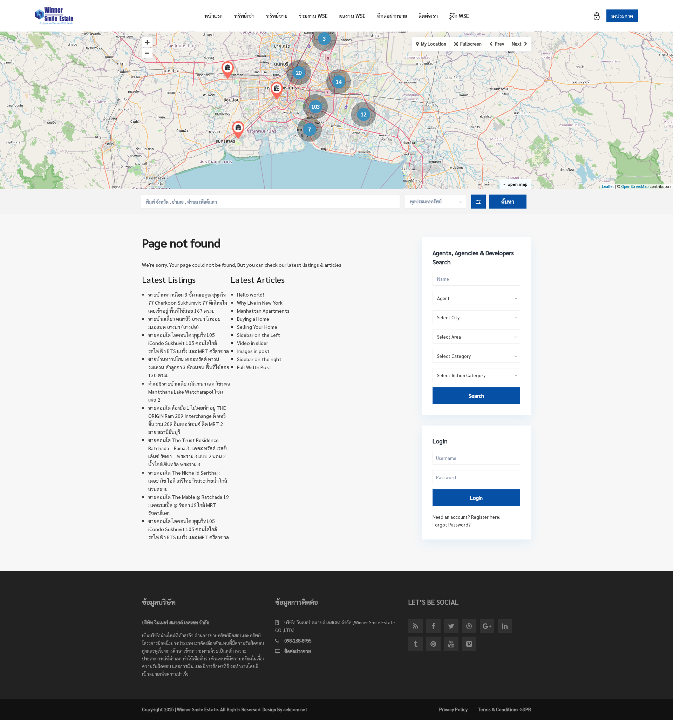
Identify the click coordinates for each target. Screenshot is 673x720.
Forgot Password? (452, 525)
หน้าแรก (213, 15)
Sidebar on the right (259, 359)
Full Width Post (254, 367)
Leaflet (608, 186)
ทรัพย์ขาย (276, 15)
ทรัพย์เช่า (244, 15)
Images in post (253, 351)
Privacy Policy (453, 709)
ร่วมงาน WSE (313, 15)
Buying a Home (253, 318)
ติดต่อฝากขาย (392, 15)
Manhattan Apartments (263, 310)
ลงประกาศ (622, 16)
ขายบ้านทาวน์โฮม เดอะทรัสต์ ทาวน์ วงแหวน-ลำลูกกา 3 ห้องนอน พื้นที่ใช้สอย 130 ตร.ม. (188, 367)
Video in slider (252, 343)
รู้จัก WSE (459, 15)
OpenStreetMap (634, 186)
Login (476, 497)
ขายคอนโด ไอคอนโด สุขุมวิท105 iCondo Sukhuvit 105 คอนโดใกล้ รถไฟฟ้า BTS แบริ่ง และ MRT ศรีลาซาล (188, 343)
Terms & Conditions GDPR (504, 709)
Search (476, 395)
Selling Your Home (257, 327)
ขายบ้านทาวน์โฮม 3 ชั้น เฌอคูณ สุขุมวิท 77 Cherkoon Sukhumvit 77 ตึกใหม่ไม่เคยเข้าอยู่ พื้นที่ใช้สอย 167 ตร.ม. (187, 302)
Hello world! (250, 294)
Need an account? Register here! (467, 517)
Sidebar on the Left (258, 335)
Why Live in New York (260, 302)
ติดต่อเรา (428, 15)
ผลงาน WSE (352, 15)
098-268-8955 (298, 641)
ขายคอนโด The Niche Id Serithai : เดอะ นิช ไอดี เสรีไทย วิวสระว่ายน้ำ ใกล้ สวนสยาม (187, 480)
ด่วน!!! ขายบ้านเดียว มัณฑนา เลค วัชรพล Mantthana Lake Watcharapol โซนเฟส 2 (189, 391)
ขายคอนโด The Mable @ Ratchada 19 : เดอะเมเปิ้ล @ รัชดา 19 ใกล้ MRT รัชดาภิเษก (188, 505)
